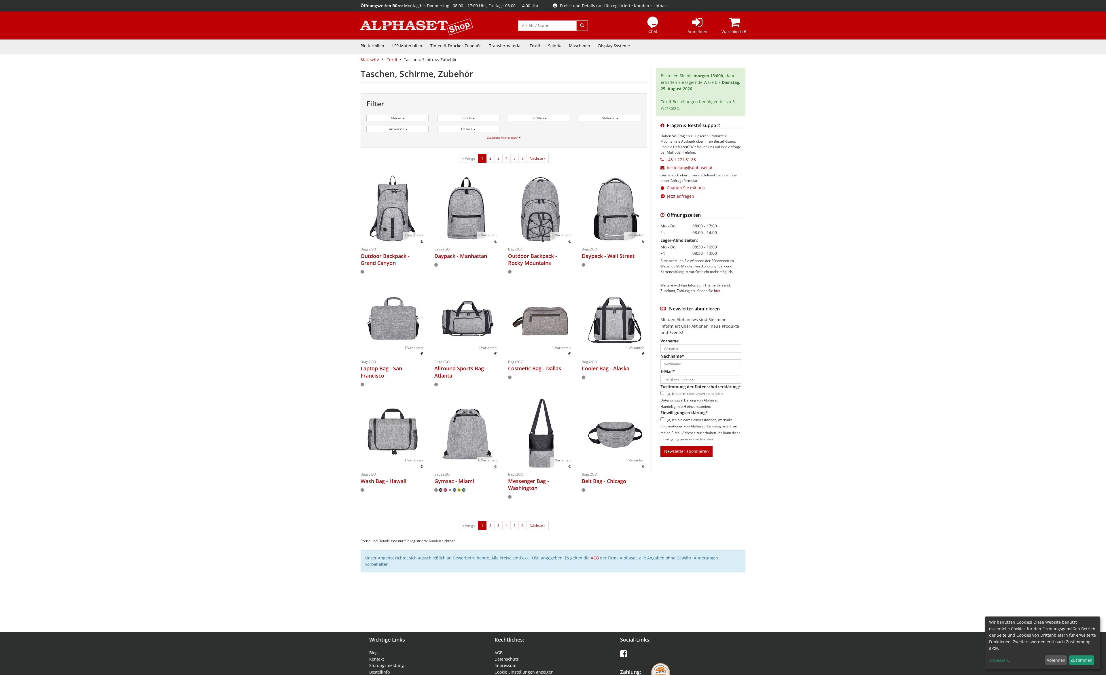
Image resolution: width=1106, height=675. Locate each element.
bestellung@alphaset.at (690, 167)
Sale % (554, 45)
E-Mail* (667, 371)
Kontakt (376, 659)
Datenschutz (507, 659)
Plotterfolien (372, 45)
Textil (535, 45)
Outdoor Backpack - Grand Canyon (385, 259)
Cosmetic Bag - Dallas (534, 368)
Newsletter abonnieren (686, 451)
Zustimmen (1081, 660)
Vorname (669, 341)
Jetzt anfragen (679, 196)
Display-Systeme (614, 45)
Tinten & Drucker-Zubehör (455, 45)
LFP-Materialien (407, 45)
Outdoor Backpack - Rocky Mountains (532, 259)
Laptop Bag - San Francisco (381, 372)
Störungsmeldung (386, 665)
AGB (595, 558)
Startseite (370, 59)
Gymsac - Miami (454, 481)
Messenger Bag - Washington (528, 485)
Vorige (468, 158)
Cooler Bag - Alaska (605, 368)
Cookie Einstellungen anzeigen (524, 672)
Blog (373, 652)
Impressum (505, 665)
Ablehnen (1056, 660)
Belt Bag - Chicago (604, 481)
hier (717, 290)
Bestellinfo (379, 672)
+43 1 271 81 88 (681, 159)
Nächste (538, 158)
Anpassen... (1000, 660)
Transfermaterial (505, 45)
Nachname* (672, 356)
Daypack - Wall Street (608, 255)
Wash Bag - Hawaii (383, 481)
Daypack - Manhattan (460, 255)
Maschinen (579, 45)
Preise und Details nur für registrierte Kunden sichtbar (613, 5)
